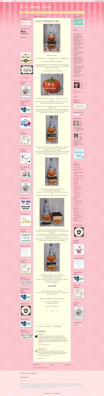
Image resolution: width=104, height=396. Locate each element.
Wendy (39, 334)
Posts (23, 21)
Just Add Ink (76, 185)
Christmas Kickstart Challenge (77, 218)
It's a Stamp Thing (36, 6)
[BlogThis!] (56, 326)
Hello (80, 121)
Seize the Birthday (77, 187)
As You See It (76, 206)
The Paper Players (77, 195)
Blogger (58, 393)
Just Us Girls (76, 204)
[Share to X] (57, 326)
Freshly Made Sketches (78, 177)
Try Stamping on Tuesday (77, 198)
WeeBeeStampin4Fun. (57, 61)
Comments (24, 24)
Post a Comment (40, 358)
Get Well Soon (81, 134)
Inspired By (76, 181)
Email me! (76, 96)
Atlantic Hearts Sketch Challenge (78, 173)
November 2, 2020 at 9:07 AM (44, 355)
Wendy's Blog (57, 301)
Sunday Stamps (77, 192)
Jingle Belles (76, 183)
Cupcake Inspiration (78, 221)
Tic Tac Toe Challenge (78, 201)
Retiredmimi (41, 349)
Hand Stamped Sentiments (76, 209)
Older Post (68, 365)
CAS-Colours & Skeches (78, 175)
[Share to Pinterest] (60, 326)
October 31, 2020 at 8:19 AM (44, 344)
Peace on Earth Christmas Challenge (78, 215)
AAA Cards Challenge (78, 202)
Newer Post (36, 365)
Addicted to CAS (77, 167)
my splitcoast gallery (25, 77)
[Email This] (55, 326)
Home (24, 13)
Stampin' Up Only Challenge (77, 189)
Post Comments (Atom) (43, 367)
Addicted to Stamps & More (78, 170)
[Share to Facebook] (59, 326)
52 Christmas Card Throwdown (77, 212)
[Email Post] (52, 326)
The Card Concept (77, 193)
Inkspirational (76, 179)
